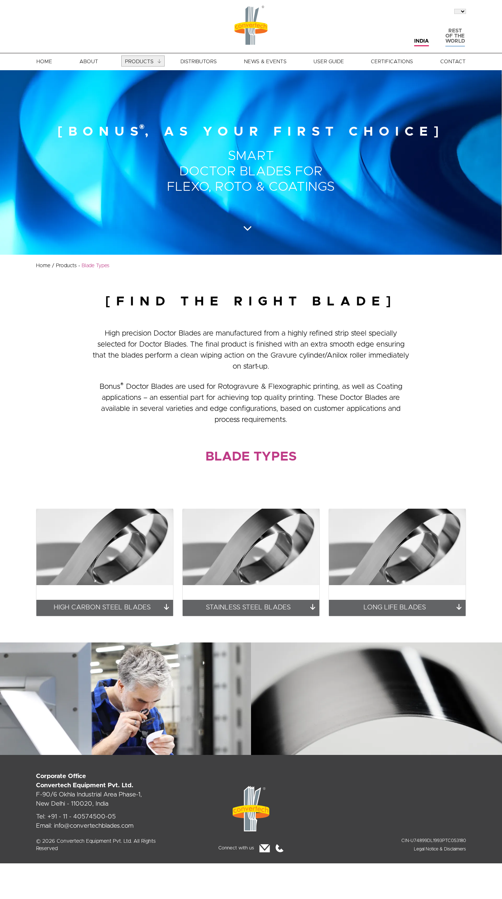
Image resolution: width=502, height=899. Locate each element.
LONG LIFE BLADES (394, 607)
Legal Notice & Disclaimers (440, 849)
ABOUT (88, 61)
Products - (83, 265)
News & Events (265, 61)
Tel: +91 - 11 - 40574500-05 (76, 816)
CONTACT (453, 61)
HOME (44, 61)
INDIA (421, 41)
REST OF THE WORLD (455, 36)
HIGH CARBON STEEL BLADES (102, 607)
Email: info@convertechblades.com (84, 826)
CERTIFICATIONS (392, 61)
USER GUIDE (328, 61)
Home (45, 265)
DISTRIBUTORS (198, 61)
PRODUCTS (139, 61)
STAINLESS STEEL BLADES (248, 607)
